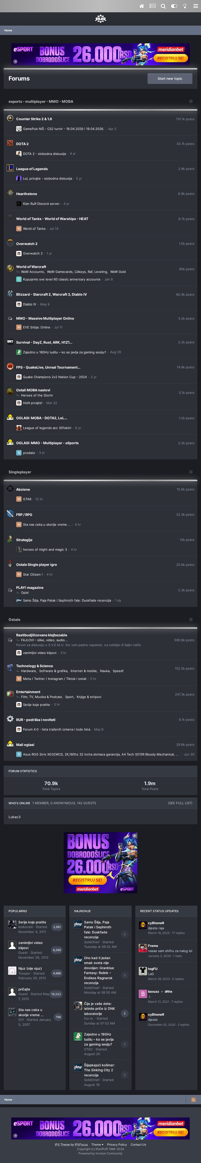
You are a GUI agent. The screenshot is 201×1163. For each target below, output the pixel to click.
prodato (29, 453)
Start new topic (170, 78)
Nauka (105, 671)
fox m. (89, 1018)
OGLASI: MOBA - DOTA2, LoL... (41, 418)
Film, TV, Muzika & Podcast (41, 697)
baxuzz (153, 991)
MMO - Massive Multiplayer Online (45, 318)
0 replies (178, 979)
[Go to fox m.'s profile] (78, 1006)
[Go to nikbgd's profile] (19, 452)
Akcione (23, 489)
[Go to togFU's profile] (143, 971)
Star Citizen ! (33, 574)
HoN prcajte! (32, 403)
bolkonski (25, 927)
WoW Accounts (32, 272)
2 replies (183, 1024)
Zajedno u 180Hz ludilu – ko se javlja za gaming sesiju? (64, 352)
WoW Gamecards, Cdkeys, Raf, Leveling (77, 272)
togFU (152, 969)
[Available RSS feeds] (193, 1099)
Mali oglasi (25, 745)
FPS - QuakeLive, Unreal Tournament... (48, 367)
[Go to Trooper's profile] (12, 970)
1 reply (177, 956)
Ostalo (14, 619)
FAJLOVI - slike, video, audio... (44, 640)
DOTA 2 (22, 144)
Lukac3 (15, 817)
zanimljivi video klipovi (39, 653)
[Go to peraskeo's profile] (19, 128)
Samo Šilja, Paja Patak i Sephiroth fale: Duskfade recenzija (67, 600)
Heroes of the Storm (37, 395)
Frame (153, 946)
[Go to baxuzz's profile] (143, 994)
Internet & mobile (84, 671)
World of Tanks (34, 229)
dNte (168, 991)
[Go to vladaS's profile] (19, 203)
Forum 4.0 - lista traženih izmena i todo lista (56, 729)
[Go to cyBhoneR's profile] (143, 925)
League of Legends (32, 169)
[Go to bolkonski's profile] (12, 924)
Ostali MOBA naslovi (33, 390)
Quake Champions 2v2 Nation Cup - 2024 (55, 377)
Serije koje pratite (36, 705)
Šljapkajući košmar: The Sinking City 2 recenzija (99, 1070)
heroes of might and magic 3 (45, 549)
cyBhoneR (156, 923)
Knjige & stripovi (89, 697)
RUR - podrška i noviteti (35, 720)
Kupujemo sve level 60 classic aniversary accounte (61, 279)
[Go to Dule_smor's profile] (19, 549)
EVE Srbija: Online (36, 327)
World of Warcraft (31, 267)
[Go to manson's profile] (19, 228)
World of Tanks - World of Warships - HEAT (52, 219)
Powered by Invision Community (100, 1153)
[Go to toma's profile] (19, 153)
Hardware (28, 671)
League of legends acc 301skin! (47, 428)
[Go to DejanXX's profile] (19, 178)
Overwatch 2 (27, 244)
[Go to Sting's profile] (19, 427)
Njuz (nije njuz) (30, 968)
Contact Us (138, 1144)
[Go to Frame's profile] (143, 948)
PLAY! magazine (29, 587)
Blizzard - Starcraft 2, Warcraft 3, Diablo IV (51, 294)
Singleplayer (20, 472)
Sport (69, 697)
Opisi (25, 592)
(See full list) (180, 803)
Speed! (118, 671)
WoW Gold (118, 272)
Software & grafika (53, 671)
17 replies (178, 933)
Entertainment (28, 692)
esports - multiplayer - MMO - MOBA (41, 101)
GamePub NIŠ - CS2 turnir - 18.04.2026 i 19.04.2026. (63, 129)
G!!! (21, 1020)
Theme (96, 1144)
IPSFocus (81, 1144)
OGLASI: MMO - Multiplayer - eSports (47, 443)
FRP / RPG (24, 514)
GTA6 (27, 499)
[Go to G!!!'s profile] (12, 1012)
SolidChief (92, 942)
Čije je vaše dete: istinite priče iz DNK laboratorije (99, 1009)
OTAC (88, 1049)
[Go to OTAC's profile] (19, 352)
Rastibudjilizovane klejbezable (41, 635)
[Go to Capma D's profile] (19, 279)
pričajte (24, 989)
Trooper (24, 973)
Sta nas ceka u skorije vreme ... (47, 524)
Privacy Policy (117, 1144)
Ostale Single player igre (36, 564)
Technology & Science (34, 666)
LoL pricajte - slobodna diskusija (47, 178)
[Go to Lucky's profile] (19, 253)
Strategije (24, 540)
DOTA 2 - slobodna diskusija (44, 154)
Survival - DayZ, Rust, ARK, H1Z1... (44, 342)
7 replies (177, 1001)
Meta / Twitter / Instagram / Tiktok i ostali (54, 679)
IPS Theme (62, 1144)
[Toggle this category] (190, 102)
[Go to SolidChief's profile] (19, 600)
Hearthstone (26, 194)
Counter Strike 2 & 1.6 (34, 119)
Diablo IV (29, 304)
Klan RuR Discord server (41, 204)
